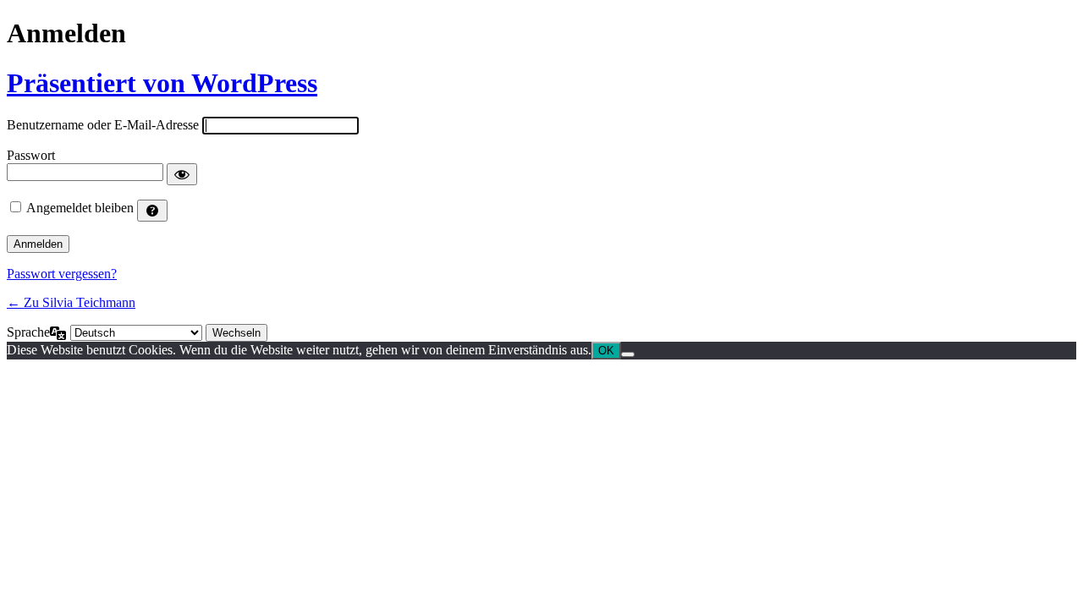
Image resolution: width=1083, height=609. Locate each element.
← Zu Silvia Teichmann (71, 302)
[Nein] (628, 354)
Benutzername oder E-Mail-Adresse (103, 125)
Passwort (31, 155)
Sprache (28, 332)
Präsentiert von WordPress (162, 83)
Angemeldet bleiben (80, 207)
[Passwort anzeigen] (182, 174)
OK (606, 350)
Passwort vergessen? (62, 273)
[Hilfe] (152, 211)
